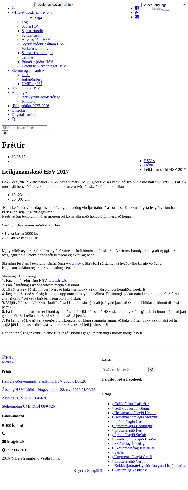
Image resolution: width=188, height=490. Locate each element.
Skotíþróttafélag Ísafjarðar (133, 448)
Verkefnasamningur (37, 48)
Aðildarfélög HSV (26, 88)
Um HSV (42, 13)
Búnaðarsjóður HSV (37, 62)
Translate (165, 10)
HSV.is (149, 161)
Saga (38, 17)
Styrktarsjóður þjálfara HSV (43, 44)
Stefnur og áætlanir (27, 70)
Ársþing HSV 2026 (24, 398)
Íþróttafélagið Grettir (129, 421)
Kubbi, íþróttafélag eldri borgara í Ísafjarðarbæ (149, 466)
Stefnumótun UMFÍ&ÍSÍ (28, 406)
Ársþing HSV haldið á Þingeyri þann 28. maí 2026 (48, 390)
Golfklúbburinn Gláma (131, 408)
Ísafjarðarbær (32, 79)
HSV (26, 75)
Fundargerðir (32, 35)
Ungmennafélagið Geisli (132, 457)
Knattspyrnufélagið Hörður (134, 439)
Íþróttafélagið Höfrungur (132, 426)
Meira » (8, 362)
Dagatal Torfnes (24, 115)
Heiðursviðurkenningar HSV (44, 66)
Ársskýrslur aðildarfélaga (41, 97)
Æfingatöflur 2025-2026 (30, 106)
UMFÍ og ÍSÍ (32, 84)
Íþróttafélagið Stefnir (129, 435)
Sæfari (118, 452)
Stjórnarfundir (32, 31)
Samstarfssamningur (37, 53)
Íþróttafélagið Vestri (129, 461)
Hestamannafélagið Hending (135, 413)
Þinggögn (29, 101)
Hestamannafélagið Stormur (135, 417)
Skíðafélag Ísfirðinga (129, 443)
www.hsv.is (75, 263)
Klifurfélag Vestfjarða (130, 470)
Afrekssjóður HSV (36, 40)
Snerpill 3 (94, 470)
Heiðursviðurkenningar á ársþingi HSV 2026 (44, 381)
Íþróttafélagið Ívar (127, 430)
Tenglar (27, 57)
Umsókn (18, 110)
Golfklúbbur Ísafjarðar (131, 404)
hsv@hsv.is (25, 12)
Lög (25, 22)
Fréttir (148, 165)
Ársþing (18, 92)
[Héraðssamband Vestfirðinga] (68, 4)
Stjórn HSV (31, 26)
